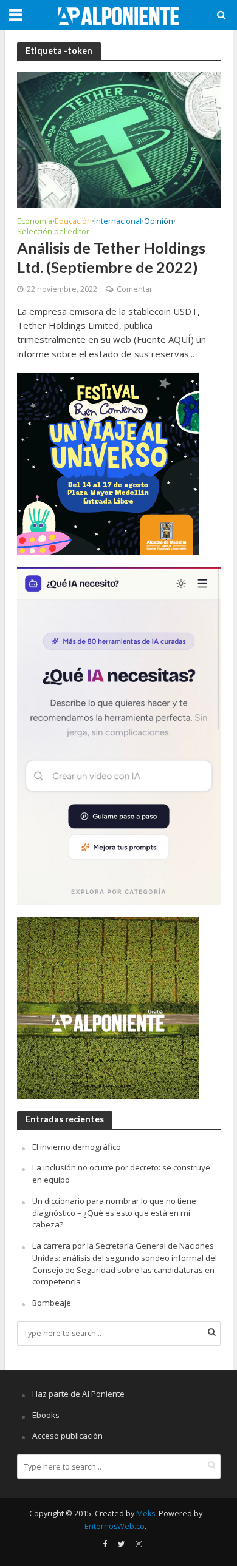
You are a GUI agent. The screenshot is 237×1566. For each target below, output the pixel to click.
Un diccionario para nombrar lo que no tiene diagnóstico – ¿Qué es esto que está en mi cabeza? (114, 1212)
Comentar (135, 289)
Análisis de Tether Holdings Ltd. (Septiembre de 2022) (111, 257)
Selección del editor (53, 232)
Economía (34, 222)
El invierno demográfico (76, 1146)
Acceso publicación (67, 1435)
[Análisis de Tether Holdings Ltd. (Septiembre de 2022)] (119, 139)
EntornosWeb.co (114, 1526)
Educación (73, 222)
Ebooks (46, 1414)
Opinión (158, 222)
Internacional (118, 222)
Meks (145, 1513)
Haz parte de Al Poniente (78, 1393)
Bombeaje (51, 1302)
